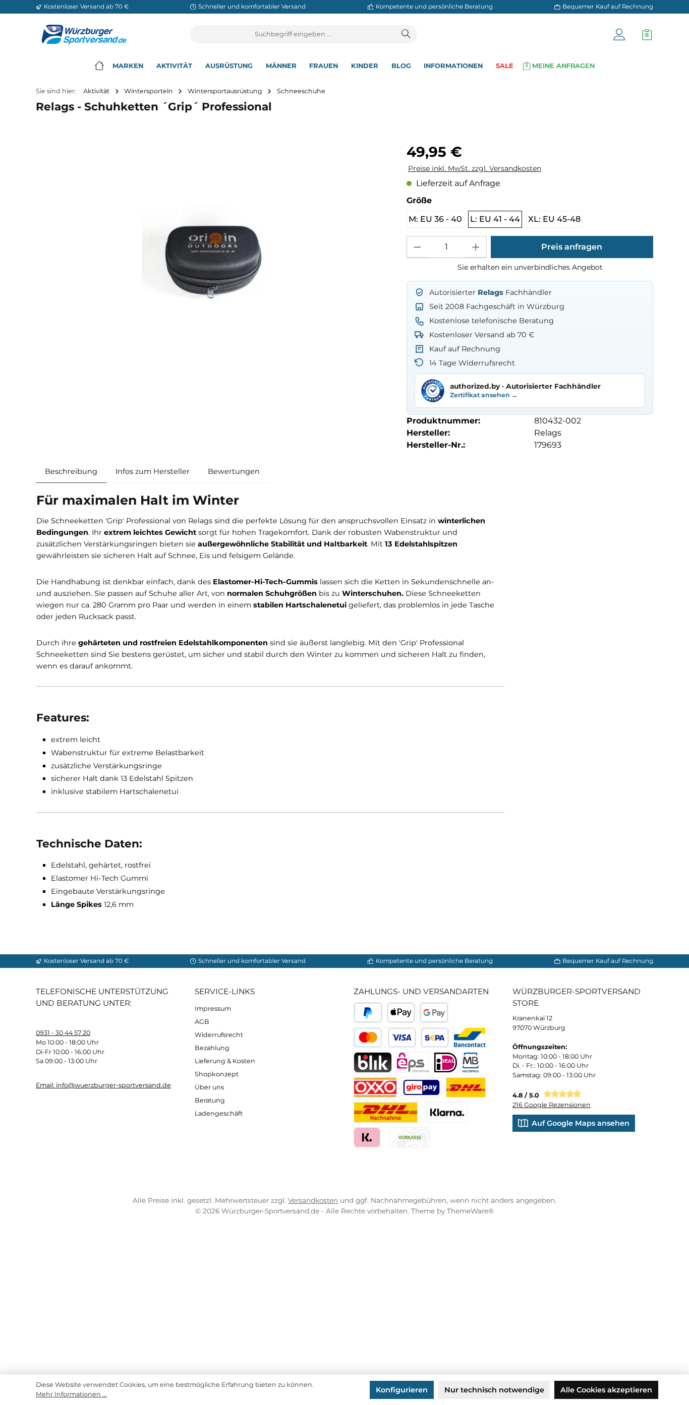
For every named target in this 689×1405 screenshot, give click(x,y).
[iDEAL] (445, 1062)
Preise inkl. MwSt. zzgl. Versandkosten (474, 168)
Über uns (209, 1087)
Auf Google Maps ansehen (580, 1123)
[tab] (71, 471)
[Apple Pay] (401, 1012)
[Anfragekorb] (644, 34)
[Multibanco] (471, 1062)
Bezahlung (212, 1048)
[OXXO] (375, 1087)
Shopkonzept (217, 1074)
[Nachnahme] (386, 1112)
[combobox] (293, 34)
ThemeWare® (470, 1211)
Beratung (210, 1100)
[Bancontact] (469, 1037)
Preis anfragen (571, 247)
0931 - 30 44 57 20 (63, 1032)
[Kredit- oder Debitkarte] (385, 1037)
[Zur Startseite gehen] (81, 34)
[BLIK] (373, 1062)
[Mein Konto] (619, 34)
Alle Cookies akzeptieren (606, 1389)
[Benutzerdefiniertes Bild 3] (421, 1087)
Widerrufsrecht (219, 1035)
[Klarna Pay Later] (367, 1137)
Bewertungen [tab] (234, 471)
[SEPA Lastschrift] (435, 1037)
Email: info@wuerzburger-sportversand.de (103, 1085)
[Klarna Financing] (447, 1112)
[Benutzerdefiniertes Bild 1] (466, 1087)
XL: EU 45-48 (554, 219)
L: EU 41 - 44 (495, 219)
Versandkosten (313, 1200)
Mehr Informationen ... (71, 1394)
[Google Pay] (434, 1012)
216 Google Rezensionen (551, 1105)
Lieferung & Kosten (225, 1061)
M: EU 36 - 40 (435, 219)
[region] (212, 261)
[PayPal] (368, 1012)
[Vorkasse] (409, 1137)
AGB (202, 1021)
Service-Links (225, 991)
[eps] (412, 1062)
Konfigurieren (402, 1389)
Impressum (213, 1008)
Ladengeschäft (219, 1113)
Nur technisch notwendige (494, 1389)
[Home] (99, 65)
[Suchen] (406, 34)
